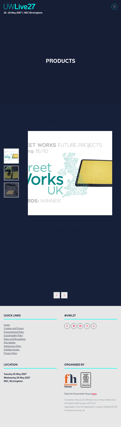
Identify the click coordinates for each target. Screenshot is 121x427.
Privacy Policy (10, 353)
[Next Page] (64, 295)
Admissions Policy (12, 346)
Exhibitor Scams (12, 349)
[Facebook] (80, 326)
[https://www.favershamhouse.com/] (70, 386)
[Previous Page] (57, 295)
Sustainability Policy (13, 335)
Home (7, 325)
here (94, 393)
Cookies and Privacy (14, 328)
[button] (114, 6)
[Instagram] (87, 326)
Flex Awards (9, 342)
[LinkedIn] (74, 326)
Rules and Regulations (15, 339)
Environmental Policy (14, 332)
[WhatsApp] (93, 326)
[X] (67, 326)
